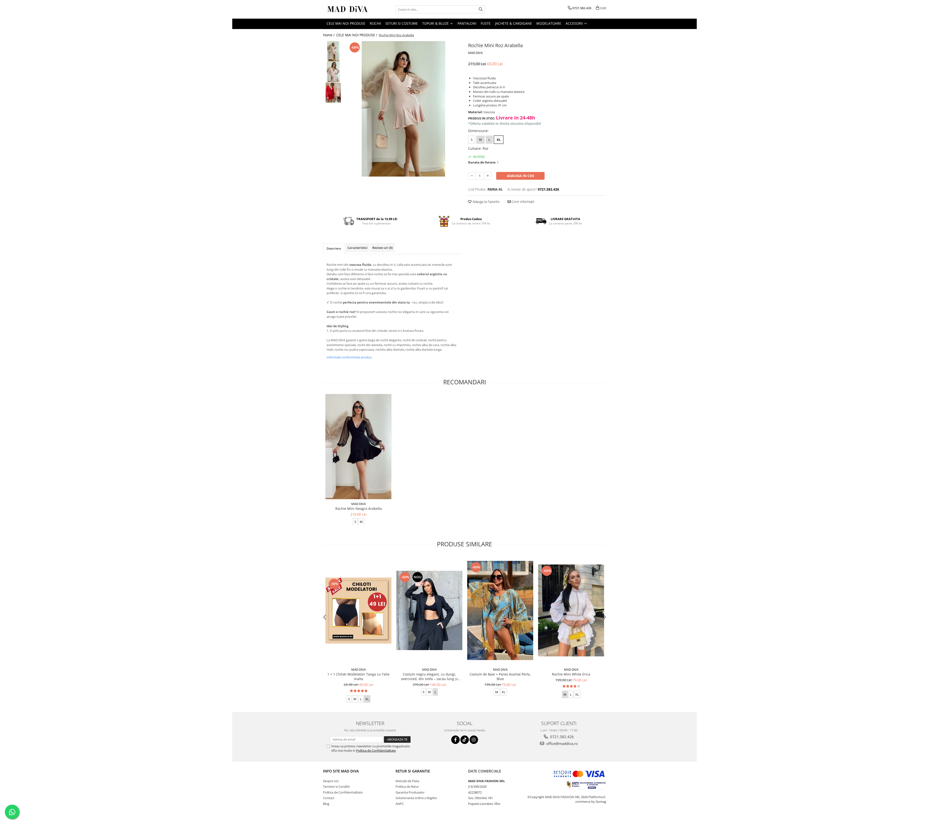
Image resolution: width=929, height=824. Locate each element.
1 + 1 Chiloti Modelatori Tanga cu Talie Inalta (358, 676)
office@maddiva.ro (561, 743)
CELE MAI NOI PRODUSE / (357, 35)
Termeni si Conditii (336, 786)
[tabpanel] (403, 109)
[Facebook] (455, 739)
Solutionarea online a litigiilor (416, 798)
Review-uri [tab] (382, 247)
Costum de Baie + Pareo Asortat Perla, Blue (500, 676)
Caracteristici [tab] (357, 247)
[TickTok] (464, 739)
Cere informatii (522, 201)
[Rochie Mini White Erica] (571, 610)
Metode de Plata (407, 781)
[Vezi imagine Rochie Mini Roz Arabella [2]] (333, 92)
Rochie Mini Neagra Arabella (358, 508)
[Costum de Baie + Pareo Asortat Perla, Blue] (500, 610)
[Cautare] (480, 9)
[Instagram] (474, 739)
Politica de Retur (407, 786)
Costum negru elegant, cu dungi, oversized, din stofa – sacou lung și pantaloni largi (429, 676)
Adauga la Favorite (486, 201)
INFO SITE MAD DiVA (341, 771)
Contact (328, 798)
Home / (329, 35)
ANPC (400, 804)
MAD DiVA (475, 53)
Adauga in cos (520, 175)
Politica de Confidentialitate (376, 750)
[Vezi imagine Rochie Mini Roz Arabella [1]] (333, 72)
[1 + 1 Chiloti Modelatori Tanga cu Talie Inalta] (358, 611)
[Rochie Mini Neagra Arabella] (358, 446)
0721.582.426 (561, 736)
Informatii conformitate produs (349, 357)
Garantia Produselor (410, 792)
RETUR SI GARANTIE (413, 771)
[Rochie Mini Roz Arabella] (403, 109)
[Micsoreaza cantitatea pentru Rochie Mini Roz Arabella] (471, 176)
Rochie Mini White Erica (571, 674)
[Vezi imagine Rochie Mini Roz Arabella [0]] (333, 51)
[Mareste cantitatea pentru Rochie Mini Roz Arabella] (487, 176)
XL (499, 139)
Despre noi (330, 781)
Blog (326, 804)
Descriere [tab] (334, 248)
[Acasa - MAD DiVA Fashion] (347, 9)
